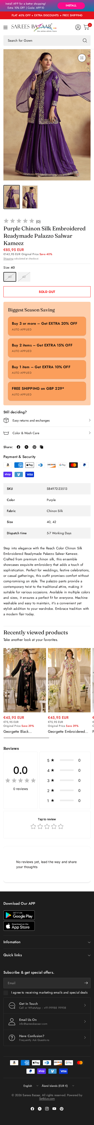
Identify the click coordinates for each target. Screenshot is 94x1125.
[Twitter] (39, 1108)
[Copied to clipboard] (41, 447)
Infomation (12, 942)
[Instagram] (47, 1108)
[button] (65, 760)
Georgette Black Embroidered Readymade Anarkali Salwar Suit (23, 732)
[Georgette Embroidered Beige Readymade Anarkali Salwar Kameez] (69, 680)
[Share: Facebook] (18, 447)
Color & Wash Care (26, 433)
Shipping (8, 258)
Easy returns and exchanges (31, 420)
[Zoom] (82, 58)
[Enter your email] (86, 983)
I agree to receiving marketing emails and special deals (49, 993)
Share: (8, 447)
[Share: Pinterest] (34, 447)
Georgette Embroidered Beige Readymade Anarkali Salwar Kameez (69, 732)
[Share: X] (26, 447)
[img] (18, 221)
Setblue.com (47, 1098)
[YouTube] (54, 1108)
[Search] (85, 40)
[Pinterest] (61, 1108)
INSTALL (71, 5)
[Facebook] (32, 1108)
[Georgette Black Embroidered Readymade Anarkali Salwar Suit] (24, 680)
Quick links (12, 955)
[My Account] (78, 27)
